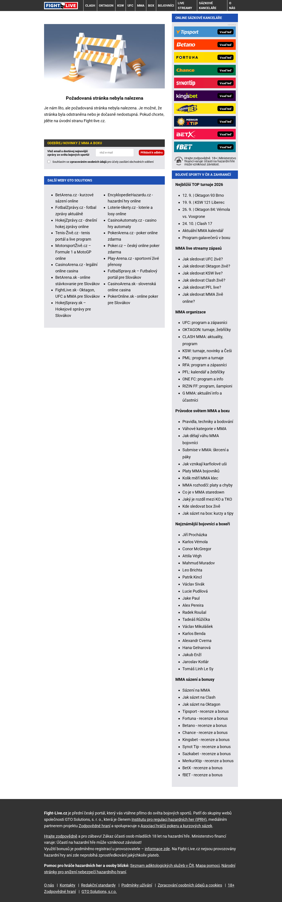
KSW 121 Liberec (209, 202)
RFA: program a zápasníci (204, 365)
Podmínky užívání (136, 885)
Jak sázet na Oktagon (201, 704)
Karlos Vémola (195, 541)
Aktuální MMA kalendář (202, 230)
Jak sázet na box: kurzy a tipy (208, 513)
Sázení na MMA (196, 690)
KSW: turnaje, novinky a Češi (207, 350)
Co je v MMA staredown (203, 492)
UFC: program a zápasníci (204, 322)
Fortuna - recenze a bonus (205, 718)
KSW (120, 5)
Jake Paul (191, 598)
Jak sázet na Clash (198, 697)
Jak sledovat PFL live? (201, 287)
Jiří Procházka (194, 534)
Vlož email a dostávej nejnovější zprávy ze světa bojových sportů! (68, 153)
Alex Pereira (193, 605)
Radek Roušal (194, 612)
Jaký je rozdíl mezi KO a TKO (207, 499)
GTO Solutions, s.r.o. (99, 891)
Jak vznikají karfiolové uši (204, 464)
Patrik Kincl (192, 577)
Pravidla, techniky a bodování (207, 421)
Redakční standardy (98, 885)
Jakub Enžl (191, 654)
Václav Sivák (193, 584)
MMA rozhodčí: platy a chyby (207, 485)
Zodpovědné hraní (94, 825)
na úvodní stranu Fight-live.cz (79, 120)
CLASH (90, 5)
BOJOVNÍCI (166, 5)
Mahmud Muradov (198, 563)
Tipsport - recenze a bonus (205, 711)
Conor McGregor (196, 548)
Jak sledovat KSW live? (202, 273)
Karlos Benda (194, 633)
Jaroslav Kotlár (195, 661)
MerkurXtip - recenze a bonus (208, 760)
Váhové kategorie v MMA (204, 428)
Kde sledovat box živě (201, 506)
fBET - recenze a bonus (202, 775)
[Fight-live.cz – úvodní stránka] (61, 5)
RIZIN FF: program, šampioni (207, 386)
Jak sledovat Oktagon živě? (206, 266)
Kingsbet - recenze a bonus (206, 739)
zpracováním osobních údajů (88, 161)
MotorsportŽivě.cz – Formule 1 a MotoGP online (73, 252)
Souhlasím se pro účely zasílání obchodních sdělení (103, 161)
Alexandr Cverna (197, 640)
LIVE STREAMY (185, 5)
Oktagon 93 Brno (209, 195)
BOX (151, 5)
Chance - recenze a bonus (205, 732)
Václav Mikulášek (197, 626)
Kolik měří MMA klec (200, 478)
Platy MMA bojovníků (200, 471)
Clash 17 (204, 223)
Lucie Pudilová (195, 591)
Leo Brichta (192, 570)
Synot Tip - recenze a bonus (206, 746)
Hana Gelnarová (196, 647)
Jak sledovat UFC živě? (202, 259)
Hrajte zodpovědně (60, 836)
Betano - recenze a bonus (204, 725)
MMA (140, 5)
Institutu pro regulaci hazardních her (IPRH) (169, 819)
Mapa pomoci (208, 865)
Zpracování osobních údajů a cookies (190, 885)
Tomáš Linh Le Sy (197, 668)
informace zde (157, 848)
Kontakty (67, 885)
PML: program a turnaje (203, 358)
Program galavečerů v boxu (206, 237)
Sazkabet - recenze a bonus (206, 753)
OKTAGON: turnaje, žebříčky (206, 329)
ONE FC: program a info (202, 379)
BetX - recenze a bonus (202, 767)
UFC (130, 5)
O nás (232, 5)
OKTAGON (106, 5)
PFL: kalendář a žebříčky (203, 372)
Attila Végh (192, 556)
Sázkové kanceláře (207, 5)
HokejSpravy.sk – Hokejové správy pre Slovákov (73, 309)
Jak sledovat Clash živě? (203, 280)
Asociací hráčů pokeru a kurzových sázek (176, 825)
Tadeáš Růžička (196, 619)
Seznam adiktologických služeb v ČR (162, 865)
